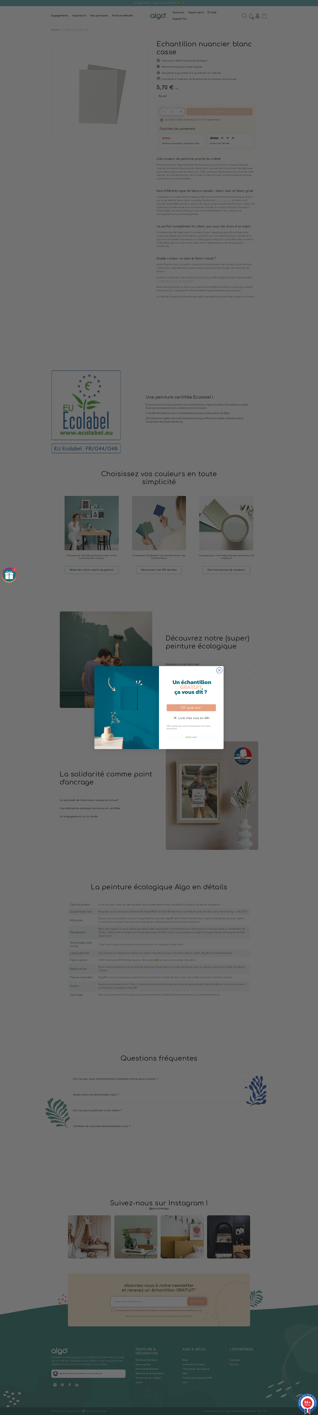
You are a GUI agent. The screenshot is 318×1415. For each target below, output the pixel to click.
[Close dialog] (219, 670)
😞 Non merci (191, 737)
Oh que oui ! (191, 708)
